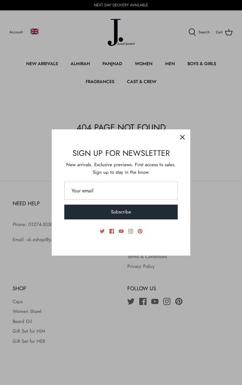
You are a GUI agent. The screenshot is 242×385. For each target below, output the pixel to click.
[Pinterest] (140, 231)
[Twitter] (102, 231)
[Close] (182, 137)
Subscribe (121, 211)
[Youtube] (121, 231)
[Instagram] (130, 231)
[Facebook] (111, 231)
